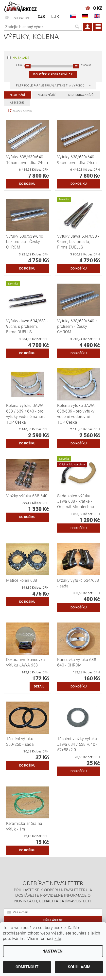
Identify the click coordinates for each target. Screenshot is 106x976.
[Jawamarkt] (21, 6)
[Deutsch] (85, 16)
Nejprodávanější (81, 95)
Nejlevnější (47, 95)
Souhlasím (79, 967)
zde (57, 938)
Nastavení (53, 951)
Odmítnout (27, 967)
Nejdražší (17, 95)
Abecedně (17, 102)
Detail (39, 686)
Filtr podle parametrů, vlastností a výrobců (50, 85)
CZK (41, 16)
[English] (97, 16)
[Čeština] (73, 16)
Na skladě (21, 58)
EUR (55, 16)
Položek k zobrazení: (52, 74)
